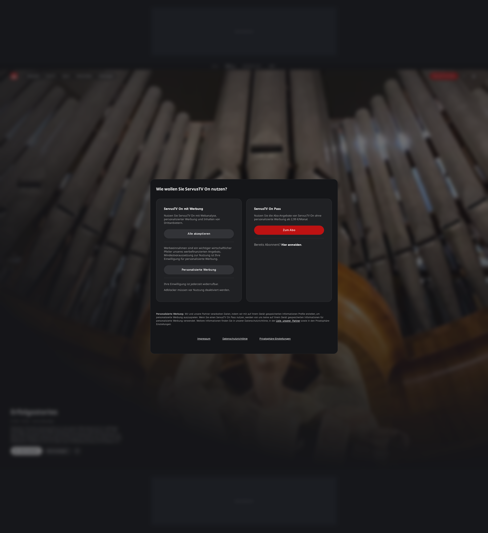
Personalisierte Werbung (199, 269)
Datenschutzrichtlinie (235, 338)
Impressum (203, 338)
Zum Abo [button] (289, 230)
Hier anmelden (291, 244)
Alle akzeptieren (199, 233)
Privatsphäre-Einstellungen (275, 338)
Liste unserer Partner (288, 321)
